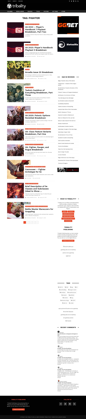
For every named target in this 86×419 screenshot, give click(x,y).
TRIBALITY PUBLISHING (68, 240)
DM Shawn (28, 178)
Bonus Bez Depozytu (68, 311)
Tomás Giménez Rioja (31, 78)
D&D (67, 287)
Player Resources (33, 183)
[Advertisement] (56, 6)
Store (63, 11)
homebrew (63, 292)
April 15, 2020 (42, 124)
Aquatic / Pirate (29, 166)
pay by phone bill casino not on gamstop (68, 308)
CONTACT (71, 211)
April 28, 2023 (42, 56)
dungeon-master (73, 289)
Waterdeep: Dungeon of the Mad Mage (67, 129)
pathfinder (72, 295)
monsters (66, 297)
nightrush (68, 256)
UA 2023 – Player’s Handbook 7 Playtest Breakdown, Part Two (35, 29)
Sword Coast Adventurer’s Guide (66, 143)
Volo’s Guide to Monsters (64, 140)
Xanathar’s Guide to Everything (65, 137)
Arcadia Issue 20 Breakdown (39, 72)
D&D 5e (27, 44)
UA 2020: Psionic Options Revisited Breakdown (37, 116)
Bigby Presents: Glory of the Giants (66, 80)
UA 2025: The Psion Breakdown (64, 348)
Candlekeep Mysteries (63, 103)
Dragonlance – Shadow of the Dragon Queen (67, 84)
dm (76, 287)
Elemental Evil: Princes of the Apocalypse (68, 160)
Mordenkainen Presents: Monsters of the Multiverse (68, 88)
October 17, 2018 (42, 217)
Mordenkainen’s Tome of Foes (65, 134)
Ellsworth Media (61, 417)
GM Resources (32, 128)
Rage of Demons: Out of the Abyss (66, 157)
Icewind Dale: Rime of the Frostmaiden (67, 109)
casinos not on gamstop (68, 252)
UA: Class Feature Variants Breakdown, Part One (38, 132)
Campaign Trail (37, 166)
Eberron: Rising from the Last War (66, 117)
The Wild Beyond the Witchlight (65, 98)
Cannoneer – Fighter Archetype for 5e (35, 170)
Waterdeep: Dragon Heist (64, 132)
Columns (9, 11)
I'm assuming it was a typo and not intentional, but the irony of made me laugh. (67, 350)
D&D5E (73, 300)
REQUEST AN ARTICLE (68, 214)
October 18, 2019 (42, 155)
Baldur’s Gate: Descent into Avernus (66, 120)
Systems (46, 11)
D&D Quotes (68, 321)
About (9, 1)
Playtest (31, 112)
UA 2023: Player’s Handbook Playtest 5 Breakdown (39, 48)
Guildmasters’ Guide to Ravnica (65, 126)
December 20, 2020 (43, 101)
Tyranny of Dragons (62, 163)
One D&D (27, 24)
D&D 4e (65, 303)
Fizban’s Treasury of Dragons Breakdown (68, 92)
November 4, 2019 (43, 140)
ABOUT (64, 211)
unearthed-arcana (72, 292)
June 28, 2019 (37, 178)
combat (71, 303)
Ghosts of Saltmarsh (63, 123)
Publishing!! (68, 221)
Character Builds (29, 206)
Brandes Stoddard (31, 56)
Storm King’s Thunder (63, 152)
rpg (72, 287)
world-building (63, 289)
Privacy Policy (48, 417)
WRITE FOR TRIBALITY (68, 216)
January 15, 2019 (43, 197)
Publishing (20, 1)
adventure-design (65, 300)
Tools (38, 11)
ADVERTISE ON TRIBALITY (68, 218)
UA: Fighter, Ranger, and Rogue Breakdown (37, 148)
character (65, 295)
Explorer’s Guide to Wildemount (66, 115)
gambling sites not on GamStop (68, 249)
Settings (55, 11)
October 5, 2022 (43, 78)
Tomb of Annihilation (63, 146)
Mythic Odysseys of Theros (64, 112)
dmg (72, 297)
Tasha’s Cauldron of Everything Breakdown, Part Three (39, 92)
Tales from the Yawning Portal (65, 149)
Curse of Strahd (62, 154)
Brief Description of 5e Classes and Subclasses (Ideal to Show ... (37, 188)
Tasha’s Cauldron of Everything (65, 106)
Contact (14, 1)
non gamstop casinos (68, 317)
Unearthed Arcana (34, 24)
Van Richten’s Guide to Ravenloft (66, 100)
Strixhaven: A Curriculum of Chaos (66, 95)
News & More (20, 11)
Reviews (30, 11)
